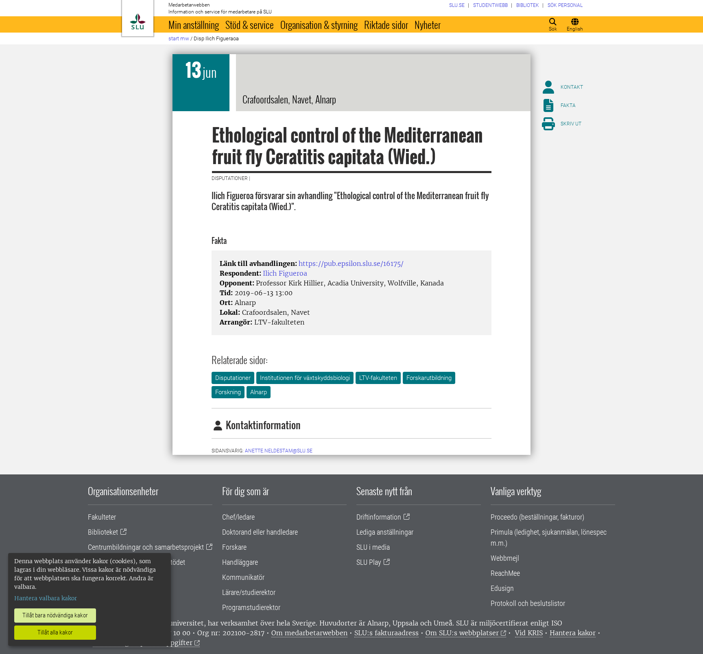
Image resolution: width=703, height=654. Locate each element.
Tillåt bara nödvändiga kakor (55, 615)
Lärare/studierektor (248, 592)
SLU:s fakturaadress (386, 633)
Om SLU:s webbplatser (462, 633)
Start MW (178, 38)
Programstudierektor (251, 607)
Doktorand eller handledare (260, 532)
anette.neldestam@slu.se (278, 451)
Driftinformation (378, 517)
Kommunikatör (243, 577)
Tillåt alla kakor (55, 632)
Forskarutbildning (429, 378)
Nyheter (428, 24)
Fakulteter (102, 517)
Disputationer (233, 378)
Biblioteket (103, 532)
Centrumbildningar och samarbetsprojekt (146, 547)
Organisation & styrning (319, 24)
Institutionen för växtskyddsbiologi (305, 378)
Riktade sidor (386, 24)
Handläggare (240, 562)
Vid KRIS (529, 633)
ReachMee (505, 573)
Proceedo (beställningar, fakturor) (537, 517)
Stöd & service (249, 24)
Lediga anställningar (384, 532)
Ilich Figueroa (285, 273)
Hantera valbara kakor (45, 598)
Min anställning (193, 24)
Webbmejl (505, 558)
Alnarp (258, 392)
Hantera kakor (573, 633)
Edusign (502, 588)
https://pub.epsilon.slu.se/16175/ (351, 263)
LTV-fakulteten (378, 378)
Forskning (228, 392)
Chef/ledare (238, 517)
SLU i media (373, 547)
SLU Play (368, 562)
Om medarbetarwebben (309, 633)
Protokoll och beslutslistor (528, 603)
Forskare (234, 547)
